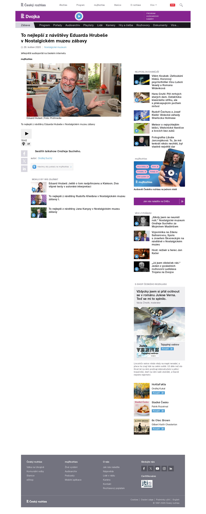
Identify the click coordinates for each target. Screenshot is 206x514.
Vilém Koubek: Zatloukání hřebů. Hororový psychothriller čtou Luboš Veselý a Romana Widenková (167, 82)
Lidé (100, 25)
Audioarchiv (152, 16)
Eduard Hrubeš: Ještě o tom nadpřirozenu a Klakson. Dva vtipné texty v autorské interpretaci (84, 185)
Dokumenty (160, 25)
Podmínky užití (163, 500)
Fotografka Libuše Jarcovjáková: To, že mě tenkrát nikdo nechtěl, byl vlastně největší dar (167, 142)
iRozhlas (63, 5)
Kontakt (107, 484)
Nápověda (108, 471)
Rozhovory (143, 25)
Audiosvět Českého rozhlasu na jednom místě (155, 189)
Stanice (117, 5)
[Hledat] (181, 5)
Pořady (57, 25)
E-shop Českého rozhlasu (151, 284)
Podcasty (70, 475)
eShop (30, 479)
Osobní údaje (147, 500)
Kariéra (106, 479)
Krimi (154, 167)
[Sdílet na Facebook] (24, 153)
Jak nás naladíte (111, 467)
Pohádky (140, 172)
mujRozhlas (99, 5)
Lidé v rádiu (109, 475)
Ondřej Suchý (45, 158)
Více (175, 25)
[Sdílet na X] (24, 161)
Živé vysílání (141, 177)
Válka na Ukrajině (35, 467)
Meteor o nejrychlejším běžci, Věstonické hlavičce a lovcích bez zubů (168, 127)
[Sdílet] (28, 144)
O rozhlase (136, 5)
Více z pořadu (143, 213)
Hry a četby (141, 167)
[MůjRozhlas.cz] (26, 59)
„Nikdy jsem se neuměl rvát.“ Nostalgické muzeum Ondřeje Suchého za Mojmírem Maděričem (168, 222)
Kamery (150, 19)
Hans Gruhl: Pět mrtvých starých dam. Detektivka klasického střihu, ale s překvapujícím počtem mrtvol (166, 100)
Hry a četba (126, 25)
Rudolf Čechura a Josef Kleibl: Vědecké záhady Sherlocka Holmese (166, 114)
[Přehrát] (26, 134)
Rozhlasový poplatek (114, 488)
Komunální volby (35, 471)
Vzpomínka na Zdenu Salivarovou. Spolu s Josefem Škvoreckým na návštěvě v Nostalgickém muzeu (168, 238)
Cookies (134, 500)
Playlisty (88, 25)
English (176, 500)
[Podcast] (23, 144)
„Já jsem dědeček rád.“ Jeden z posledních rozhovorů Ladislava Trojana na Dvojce (166, 267)
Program (81, 5)
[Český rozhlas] (33, 5)
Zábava (25, 25)
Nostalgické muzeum (55, 47)
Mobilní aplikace (73, 479)
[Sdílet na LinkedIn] (24, 168)
